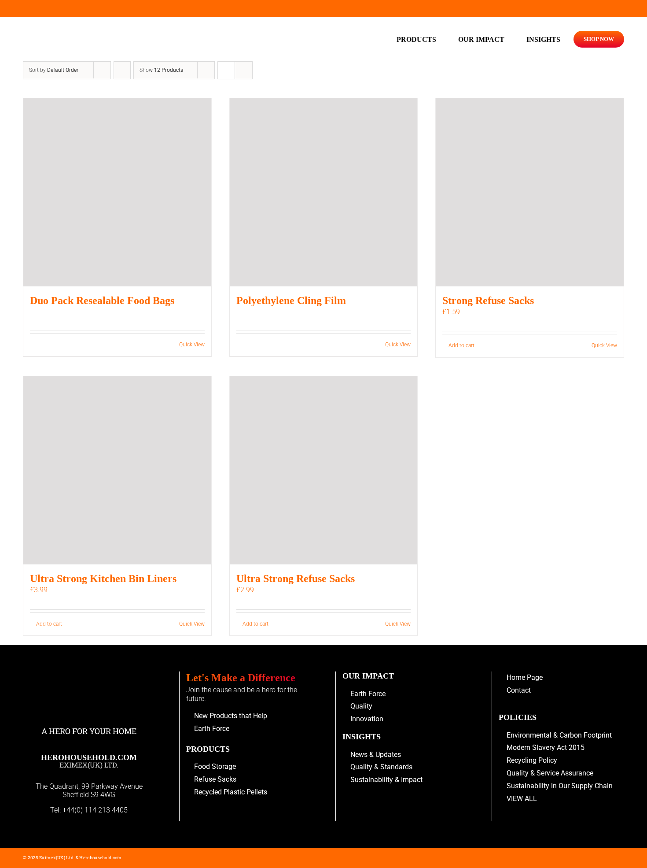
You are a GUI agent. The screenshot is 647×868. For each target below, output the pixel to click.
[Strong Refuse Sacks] (530, 192)
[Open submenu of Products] (440, 39)
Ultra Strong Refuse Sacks (295, 578)
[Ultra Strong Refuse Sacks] (324, 470)
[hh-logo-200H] (89, 28)
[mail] (41, 8)
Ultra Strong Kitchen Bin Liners (103, 578)
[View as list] (243, 70)
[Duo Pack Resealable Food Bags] (117, 192)
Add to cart (461, 345)
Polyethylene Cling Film (291, 300)
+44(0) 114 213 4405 (95, 810)
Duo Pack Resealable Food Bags (102, 300)
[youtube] (26, 8)
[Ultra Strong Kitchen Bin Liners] (117, 470)
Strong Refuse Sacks (488, 300)
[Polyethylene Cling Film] (324, 192)
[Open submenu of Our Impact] (508, 39)
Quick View (192, 344)
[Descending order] (122, 70)
